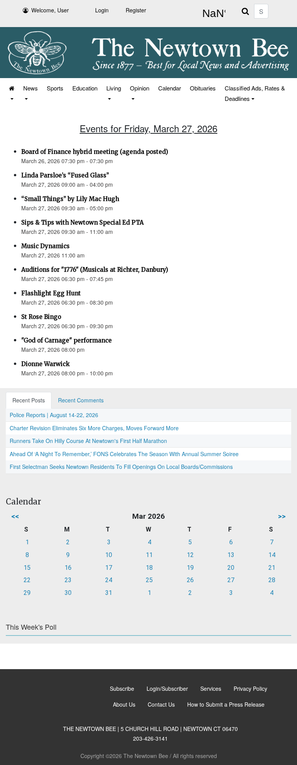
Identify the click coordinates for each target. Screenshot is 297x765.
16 (68, 567)
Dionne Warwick (45, 364)
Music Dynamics (45, 246)
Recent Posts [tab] (28, 400)
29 (27, 592)
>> (282, 516)
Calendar (169, 88)
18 (149, 567)
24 (108, 580)
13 (230, 555)
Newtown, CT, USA (212, 13)
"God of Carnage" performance (66, 340)
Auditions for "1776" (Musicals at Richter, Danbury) (94, 269)
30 (68, 592)
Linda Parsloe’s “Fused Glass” (65, 175)
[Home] (11, 93)
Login (102, 10)
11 (149, 555)
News (30, 88)
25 (149, 580)
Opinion (139, 88)
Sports (55, 88)
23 (68, 580)
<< (15, 516)
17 (108, 567)
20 (230, 567)
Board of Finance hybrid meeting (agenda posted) (94, 151)
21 (271, 567)
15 (27, 567)
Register (136, 10)
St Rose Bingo (41, 316)
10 (108, 555)
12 (190, 555)
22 (27, 580)
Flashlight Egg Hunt (51, 293)
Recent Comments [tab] (81, 400)
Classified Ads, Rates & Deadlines (255, 93)
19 (190, 567)
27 (230, 580)
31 (108, 592)
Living (113, 88)
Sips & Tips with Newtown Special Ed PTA (82, 222)
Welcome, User (50, 10)
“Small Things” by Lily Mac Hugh (70, 199)
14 (271, 555)
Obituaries (203, 88)
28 (271, 580)
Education (84, 88)
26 (190, 580)
